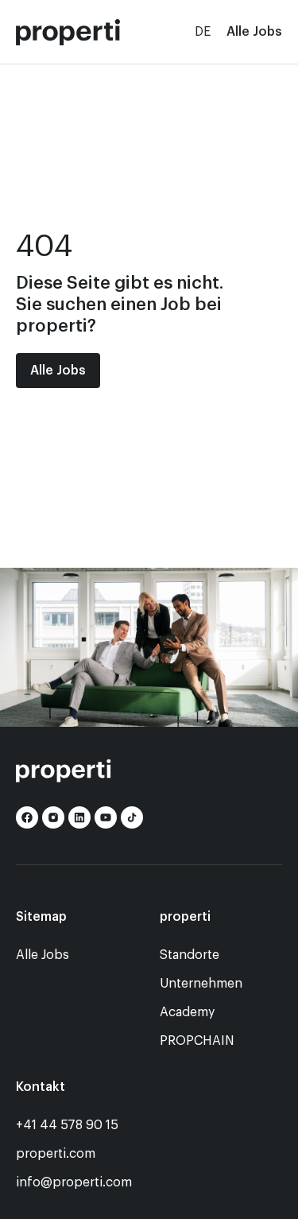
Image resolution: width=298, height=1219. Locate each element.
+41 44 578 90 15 (67, 1125)
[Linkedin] (79, 817)
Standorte (189, 955)
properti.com (55, 1153)
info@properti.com (74, 1182)
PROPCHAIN (197, 1041)
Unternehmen (201, 983)
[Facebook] (27, 817)
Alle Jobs (254, 31)
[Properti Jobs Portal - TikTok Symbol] (132, 817)
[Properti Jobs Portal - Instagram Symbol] (53, 817)
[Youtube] (106, 817)
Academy (187, 1012)
